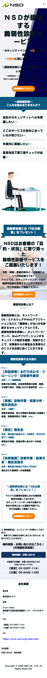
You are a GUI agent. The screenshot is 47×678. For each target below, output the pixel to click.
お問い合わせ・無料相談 (11, 653)
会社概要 (5, 648)
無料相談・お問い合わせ (23, 555)
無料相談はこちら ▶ (23, 89)
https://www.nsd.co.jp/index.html (21, 639)
